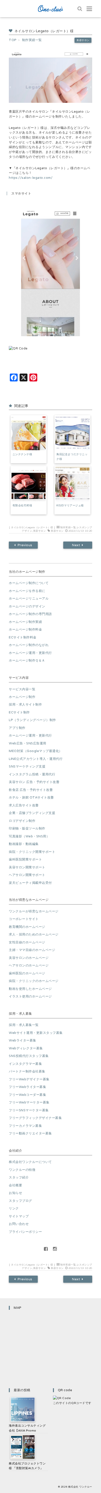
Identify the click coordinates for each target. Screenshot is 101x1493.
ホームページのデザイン (27, 606)
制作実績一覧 (68, 527)
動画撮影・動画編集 (24, 844)
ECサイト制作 (19, 712)
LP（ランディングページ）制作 (32, 720)
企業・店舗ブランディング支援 (32, 813)
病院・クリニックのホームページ (34, 981)
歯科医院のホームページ (27, 973)
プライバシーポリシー (25, 1232)
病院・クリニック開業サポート (32, 852)
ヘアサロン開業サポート (27, 875)
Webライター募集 (22, 1040)
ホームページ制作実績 (25, 622)
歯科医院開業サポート (25, 859)
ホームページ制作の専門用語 (30, 614)
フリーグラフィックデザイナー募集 (35, 1118)
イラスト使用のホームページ (30, 996)
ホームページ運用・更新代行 (30, 653)
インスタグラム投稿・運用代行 (32, 774)
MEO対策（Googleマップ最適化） (35, 751)
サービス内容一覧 (22, 689)
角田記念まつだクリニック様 (72, 456)
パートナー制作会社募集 (27, 1071)
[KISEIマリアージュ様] (72, 484)
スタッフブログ (20, 1201)
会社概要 (15, 1185)
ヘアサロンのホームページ (29, 965)
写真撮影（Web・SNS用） (29, 836)
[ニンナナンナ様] (29, 433)
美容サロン (82, 40)
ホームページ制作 (22, 697)
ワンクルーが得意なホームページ (34, 911)
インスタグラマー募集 (25, 1064)
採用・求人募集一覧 (24, 1025)
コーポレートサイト (24, 919)
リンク (14, 1208)
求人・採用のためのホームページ (34, 934)
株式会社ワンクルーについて (30, 1162)
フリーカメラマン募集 (25, 1126)
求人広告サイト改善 (24, 805)
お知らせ (15, 1193)
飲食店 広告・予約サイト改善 (31, 790)
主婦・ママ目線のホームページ (32, 950)
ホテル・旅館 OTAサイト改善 (31, 797)
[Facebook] (46, 1249)
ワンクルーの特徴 (22, 1170)
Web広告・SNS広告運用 (27, 743)
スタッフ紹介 (19, 1177)
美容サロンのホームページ (29, 958)
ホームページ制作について (29, 583)
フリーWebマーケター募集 (29, 1102)
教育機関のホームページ (27, 927)
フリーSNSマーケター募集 (29, 1110)
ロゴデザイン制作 (22, 821)
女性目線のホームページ (27, 942)
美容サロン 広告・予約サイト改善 (34, 782)
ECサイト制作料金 (23, 637)
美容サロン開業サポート (27, 867)
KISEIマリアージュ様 (70, 505)
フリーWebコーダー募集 (27, 1095)
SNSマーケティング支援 (27, 766)
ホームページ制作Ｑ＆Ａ (27, 660)
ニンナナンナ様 (22, 454)
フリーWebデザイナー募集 (29, 1079)
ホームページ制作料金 (25, 629)
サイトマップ (19, 1216)
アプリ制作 (17, 728)
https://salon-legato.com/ (30, 178)
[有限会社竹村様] (29, 484)
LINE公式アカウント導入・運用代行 (36, 759)
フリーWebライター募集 (27, 1087)
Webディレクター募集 (26, 1048)
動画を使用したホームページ (30, 989)
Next (76, 545)
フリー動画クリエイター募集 (30, 1133)
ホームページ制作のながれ (29, 645)
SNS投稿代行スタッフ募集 (29, 1056)
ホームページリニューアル (29, 598)
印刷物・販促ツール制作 (27, 828)
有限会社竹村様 (22, 505)
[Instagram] (55, 1249)
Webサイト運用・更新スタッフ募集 (36, 1033)
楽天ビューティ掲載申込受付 (30, 883)
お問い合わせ (19, 1224)
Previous (25, 545)
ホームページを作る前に (27, 591)
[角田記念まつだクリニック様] (72, 433)
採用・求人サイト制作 (25, 704)
